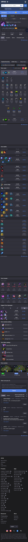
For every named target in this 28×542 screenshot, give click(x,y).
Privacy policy (4, 516)
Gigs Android (17, 481)
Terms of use (4, 517)
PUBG (2, 479)
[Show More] (7, 1)
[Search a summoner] (21, 5)
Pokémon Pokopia (5, 485)
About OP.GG (4, 460)
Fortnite (2, 493)
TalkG (2, 505)
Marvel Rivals (4, 486)
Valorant (3, 478)
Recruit (15, 519)
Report (25, 404)
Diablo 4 (2, 495)
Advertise (16, 517)
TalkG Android (17, 485)
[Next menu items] (21, 12)
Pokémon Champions (6, 476)
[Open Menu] (25, 1)
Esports (2, 507)
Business (16, 516)
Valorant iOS (17, 479)
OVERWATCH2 (4, 483)
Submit (14, 390)
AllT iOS (16, 476)
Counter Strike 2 (4, 491)
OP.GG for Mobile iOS (18, 473)
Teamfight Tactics (5, 473)
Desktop (3, 500)
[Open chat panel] (27, 30)
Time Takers (4, 498)
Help (2, 519)
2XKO (2, 497)
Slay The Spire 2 (4, 490)
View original (6, 402)
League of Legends (5, 471)
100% (5, 16)
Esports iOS (16, 490)
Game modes (12, 12)
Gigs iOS (16, 483)
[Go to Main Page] (3, 1)
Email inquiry (4, 521)
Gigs (2, 509)
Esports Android (17, 488)
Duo (2, 503)
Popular (3, 395)
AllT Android (17, 474)
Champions (4, 12)
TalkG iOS (16, 486)
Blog (2, 464)
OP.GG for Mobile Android (19, 471)
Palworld (3, 474)
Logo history (3, 465)
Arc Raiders (3, 488)
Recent (8, 395)
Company (3, 462)
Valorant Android (18, 478)
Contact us (3, 523)
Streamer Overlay (5, 510)
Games (2, 502)
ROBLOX (3, 481)
